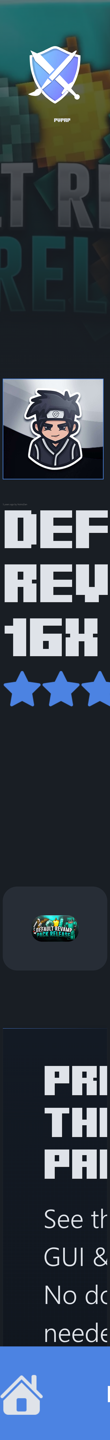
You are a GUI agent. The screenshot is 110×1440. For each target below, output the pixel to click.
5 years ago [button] (8, 504)
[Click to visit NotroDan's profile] (53, 429)
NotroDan (22, 504)
